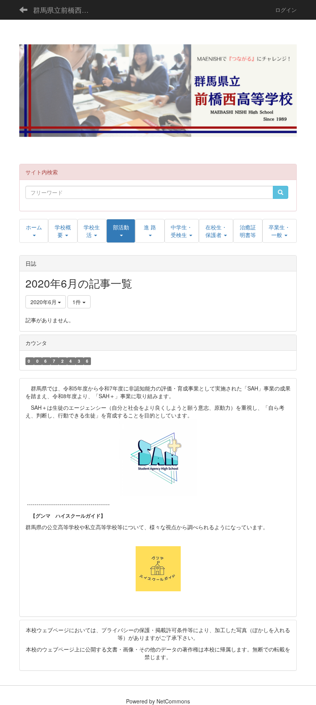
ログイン (286, 9)
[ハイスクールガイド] (158, 568)
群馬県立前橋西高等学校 (65, 10)
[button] (63, 230)
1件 (77, 302)
